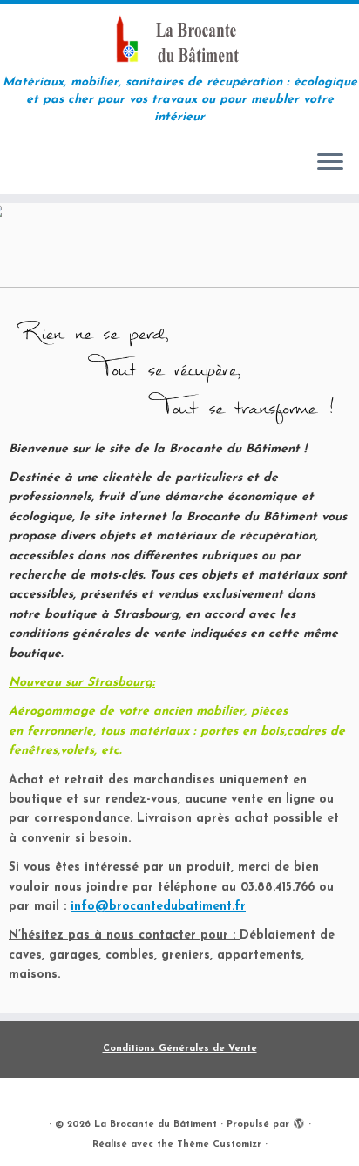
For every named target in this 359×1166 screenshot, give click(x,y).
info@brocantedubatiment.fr (158, 906)
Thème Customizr (219, 1144)
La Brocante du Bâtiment (155, 1124)
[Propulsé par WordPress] (299, 1121)
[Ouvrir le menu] (330, 163)
